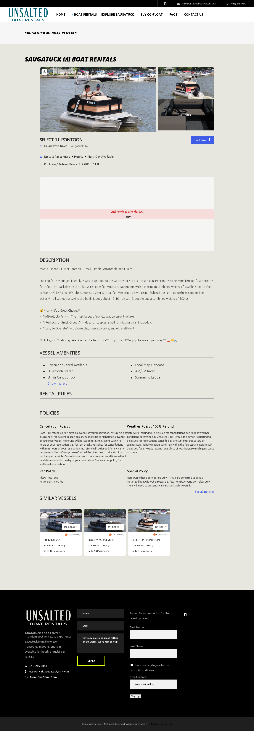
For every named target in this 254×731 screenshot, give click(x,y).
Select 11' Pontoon (146, 540)
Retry (127, 216)
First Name (137, 627)
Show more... (57, 383)
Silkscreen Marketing (160, 724)
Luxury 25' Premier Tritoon (101, 540)
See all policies (204, 491)
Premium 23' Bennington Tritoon (59, 540)
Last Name (137, 646)
